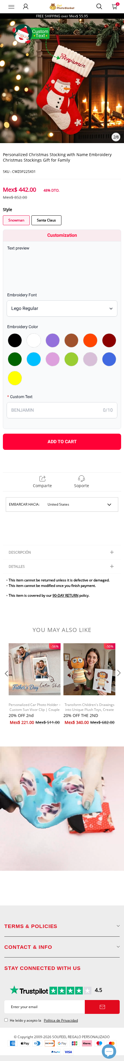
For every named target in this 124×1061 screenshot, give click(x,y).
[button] (6, 684)
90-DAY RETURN (65, 595)
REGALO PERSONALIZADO (89, 1036)
